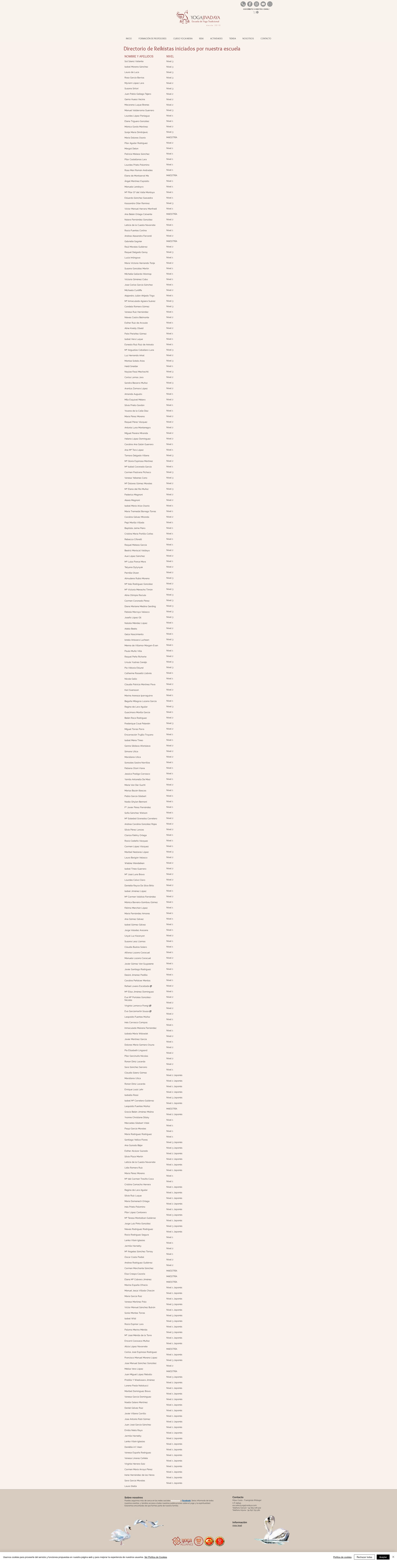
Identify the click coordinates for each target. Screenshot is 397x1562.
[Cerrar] (393, 1557)
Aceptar (383, 1557)
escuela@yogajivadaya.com (244, 1505)
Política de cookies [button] (342, 1557)
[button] (256, 12)
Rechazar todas (364, 1557)
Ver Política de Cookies (155, 1557)
